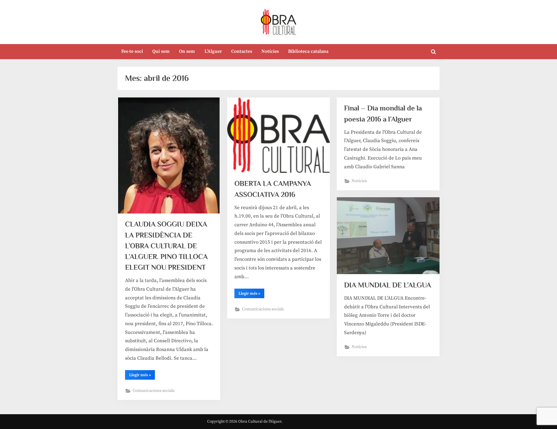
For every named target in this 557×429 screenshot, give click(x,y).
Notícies (270, 51)
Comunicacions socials (153, 390)
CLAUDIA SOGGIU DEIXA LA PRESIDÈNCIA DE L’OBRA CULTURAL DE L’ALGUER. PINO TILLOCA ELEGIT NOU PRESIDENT (166, 245)
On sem (187, 51)
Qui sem (161, 51)
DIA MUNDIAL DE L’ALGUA (387, 285)
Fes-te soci (132, 51)
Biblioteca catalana (308, 51)
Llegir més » (142, 376)
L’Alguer (213, 51)
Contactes (241, 51)
